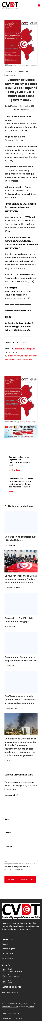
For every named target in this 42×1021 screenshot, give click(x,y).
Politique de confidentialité (12, 1018)
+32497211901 (13, 977)
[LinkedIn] (6, 965)
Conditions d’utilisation (10, 1013)
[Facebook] (2, 965)
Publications (7, 958)
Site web (8, 846)
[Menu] (39, 5)
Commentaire (11, 795)
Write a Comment (21, 109)
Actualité (8, 71)
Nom (7, 819)
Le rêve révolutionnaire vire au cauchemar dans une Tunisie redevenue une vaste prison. (20, 579)
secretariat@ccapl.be (24, 348)
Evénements (9, 75)
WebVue (31, 1007)
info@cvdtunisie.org (15, 971)
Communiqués (22, 71)
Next (11, 491)
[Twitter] (9, 965)
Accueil (5, 944)
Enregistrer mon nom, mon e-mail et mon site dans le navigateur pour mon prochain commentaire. (21, 866)
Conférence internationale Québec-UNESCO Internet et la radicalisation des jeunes (20, 699)
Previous (16, 470)
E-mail (7, 833)
